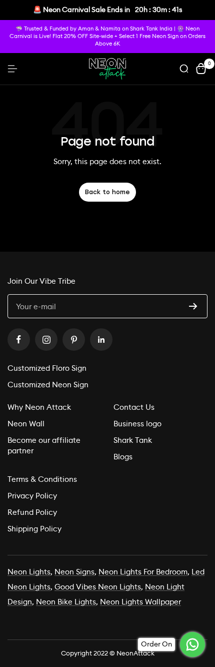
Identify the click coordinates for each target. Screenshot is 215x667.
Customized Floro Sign (47, 368)
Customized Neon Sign (48, 384)
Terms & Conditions (42, 479)
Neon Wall (26, 423)
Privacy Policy (32, 495)
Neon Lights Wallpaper (140, 601)
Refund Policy (32, 512)
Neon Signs (74, 571)
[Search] (184, 68)
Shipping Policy (35, 528)
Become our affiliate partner (44, 445)
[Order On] (192, 644)
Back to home (107, 192)
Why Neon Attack (39, 407)
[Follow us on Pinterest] (73, 339)
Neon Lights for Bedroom (143, 571)
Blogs (123, 456)
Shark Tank (133, 440)
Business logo (138, 423)
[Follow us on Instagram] (46, 339)
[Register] (193, 306)
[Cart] (201, 69)
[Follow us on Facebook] (19, 339)
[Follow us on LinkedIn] (101, 339)
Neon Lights (29, 571)
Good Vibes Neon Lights (97, 586)
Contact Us (134, 407)
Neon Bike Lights (66, 601)
